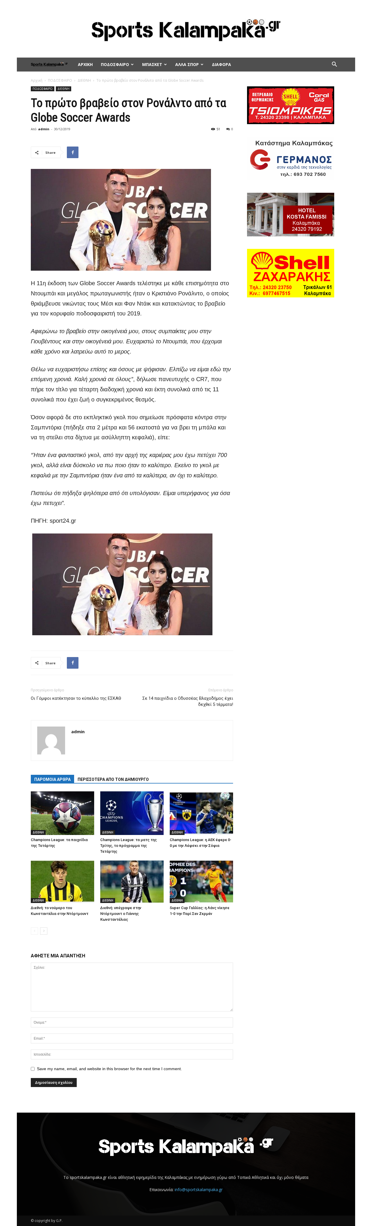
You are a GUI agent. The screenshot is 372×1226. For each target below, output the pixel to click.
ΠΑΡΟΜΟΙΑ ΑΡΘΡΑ (52, 779)
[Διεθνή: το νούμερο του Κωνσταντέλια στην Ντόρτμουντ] (62, 881)
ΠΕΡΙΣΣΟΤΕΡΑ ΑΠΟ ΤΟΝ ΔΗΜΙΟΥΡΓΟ (113, 779)
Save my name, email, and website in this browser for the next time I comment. (109, 1068)
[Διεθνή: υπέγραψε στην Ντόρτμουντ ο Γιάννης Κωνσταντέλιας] (132, 881)
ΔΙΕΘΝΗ (84, 80)
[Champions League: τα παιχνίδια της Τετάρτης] (62, 813)
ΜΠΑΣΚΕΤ (152, 64)
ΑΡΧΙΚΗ (85, 64)
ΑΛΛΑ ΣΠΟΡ (187, 64)
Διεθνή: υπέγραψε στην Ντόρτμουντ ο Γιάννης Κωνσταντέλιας (120, 914)
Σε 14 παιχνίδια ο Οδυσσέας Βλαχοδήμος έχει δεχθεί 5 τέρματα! (187, 701)
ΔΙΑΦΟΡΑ (221, 64)
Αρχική (36, 80)
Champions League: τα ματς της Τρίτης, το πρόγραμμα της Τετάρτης (128, 846)
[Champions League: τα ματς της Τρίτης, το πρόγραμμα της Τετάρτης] (132, 813)
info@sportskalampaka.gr (199, 1189)
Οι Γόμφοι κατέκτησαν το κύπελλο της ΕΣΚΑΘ (76, 698)
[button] (334, 65)
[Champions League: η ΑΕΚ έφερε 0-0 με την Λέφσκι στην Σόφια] (201, 813)
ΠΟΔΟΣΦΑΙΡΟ (115, 64)
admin (43, 129)
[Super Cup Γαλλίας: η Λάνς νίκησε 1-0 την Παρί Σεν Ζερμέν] (201, 881)
